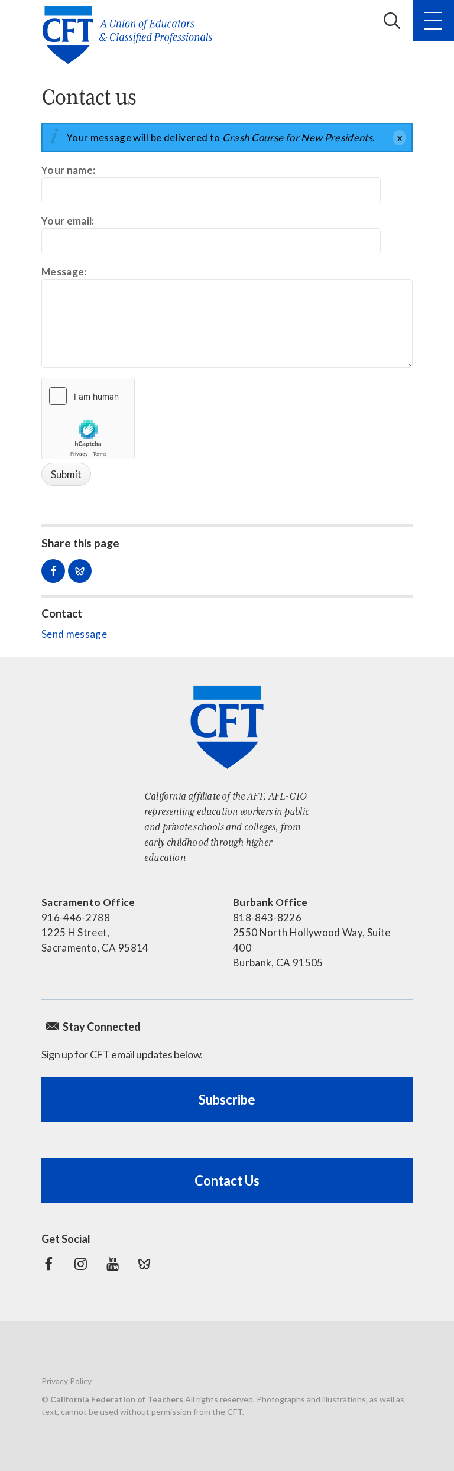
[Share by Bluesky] (80, 571)
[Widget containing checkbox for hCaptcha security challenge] (88, 418)
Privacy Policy (66, 1381)
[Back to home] (130, 35)
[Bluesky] (144, 1264)
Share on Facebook (53, 571)
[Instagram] (80, 1264)
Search (392, 20)
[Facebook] (48, 1264)
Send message (74, 634)
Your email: (68, 221)
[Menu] (433, 20)
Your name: (68, 170)
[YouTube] (112, 1264)
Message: (64, 271)
